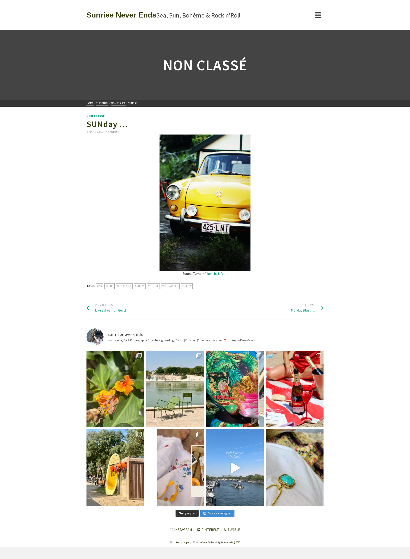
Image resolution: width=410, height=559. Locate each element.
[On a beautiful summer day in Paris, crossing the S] (235, 467)
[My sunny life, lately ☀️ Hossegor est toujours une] (115, 467)
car (99, 286)
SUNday (140, 286)
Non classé (95, 116)
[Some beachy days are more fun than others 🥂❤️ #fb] (295, 389)
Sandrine (115, 132)
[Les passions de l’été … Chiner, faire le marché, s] (175, 467)
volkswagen (170, 286)
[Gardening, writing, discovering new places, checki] (115, 389)
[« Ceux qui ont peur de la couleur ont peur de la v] (235, 389)
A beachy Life (214, 273)
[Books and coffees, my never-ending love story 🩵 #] (295, 467)
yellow (187, 286)
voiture (153, 286)
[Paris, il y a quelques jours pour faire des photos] (175, 389)
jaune (109, 286)
